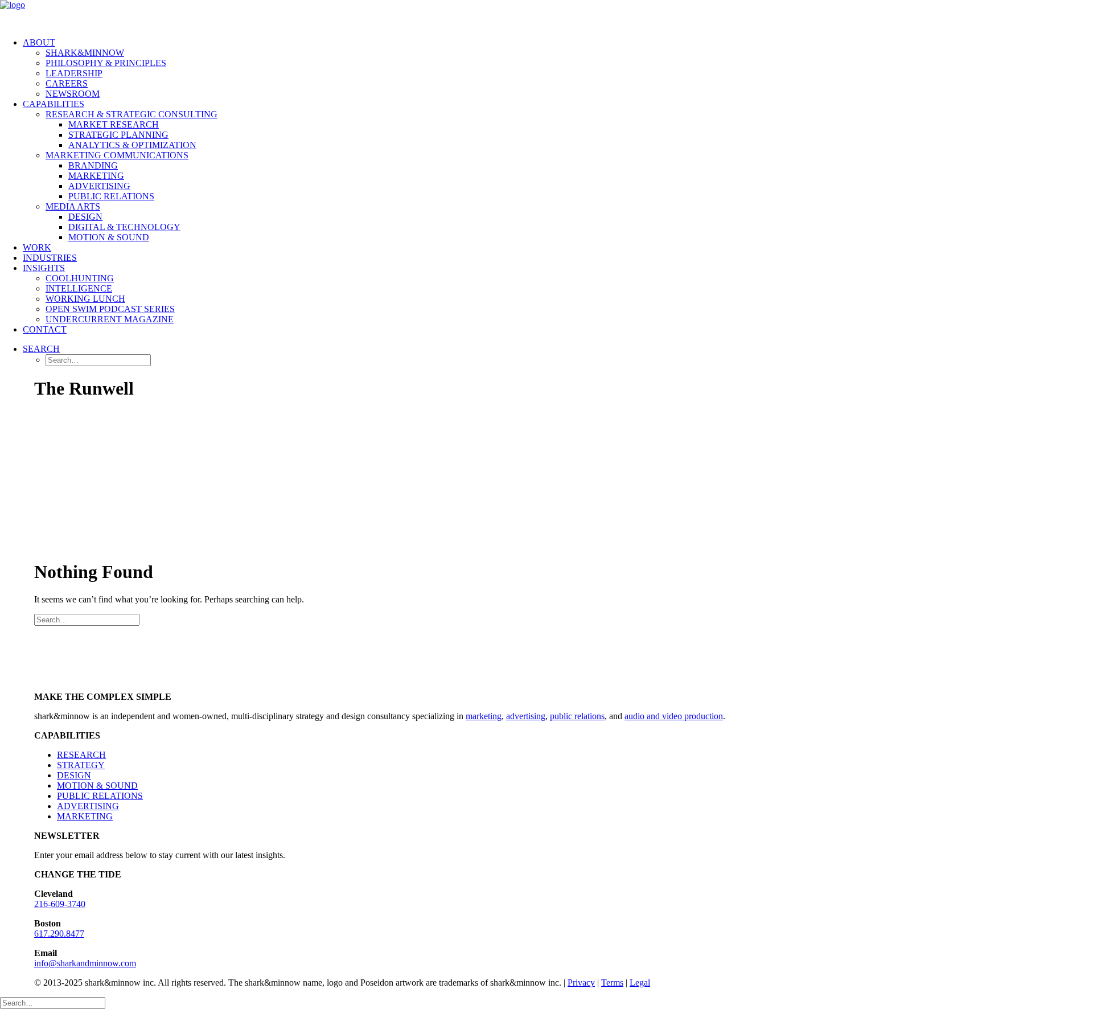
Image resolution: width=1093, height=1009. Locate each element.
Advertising (99, 186)
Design (85, 217)
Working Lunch (85, 298)
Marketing (96, 176)
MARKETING (85, 816)
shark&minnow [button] (85, 53)
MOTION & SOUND (97, 785)
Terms (612, 982)
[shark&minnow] (546, 14)
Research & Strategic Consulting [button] (131, 114)
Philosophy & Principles (106, 63)
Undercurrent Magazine (110, 319)
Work (37, 247)
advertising (525, 716)
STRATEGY (81, 765)
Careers (67, 83)
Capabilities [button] (53, 104)
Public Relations (111, 196)
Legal (640, 982)
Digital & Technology (124, 227)
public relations (577, 716)
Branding (93, 165)
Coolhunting (80, 278)
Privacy (581, 982)
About (39, 42)
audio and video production (673, 716)
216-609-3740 (59, 904)
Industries (50, 257)
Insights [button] (44, 268)
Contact (45, 329)
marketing (484, 716)
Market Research (113, 124)
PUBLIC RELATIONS (100, 796)
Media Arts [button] (73, 206)
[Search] (86, 619)
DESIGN (74, 775)
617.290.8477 (59, 933)
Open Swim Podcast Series (110, 309)
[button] (41, 349)
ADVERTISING (88, 806)
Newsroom (73, 94)
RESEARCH (81, 755)
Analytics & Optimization (132, 145)
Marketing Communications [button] (117, 155)
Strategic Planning (118, 135)
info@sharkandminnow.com (85, 963)
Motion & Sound (108, 237)
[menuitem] (558, 68)
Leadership (74, 73)
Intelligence (79, 288)
